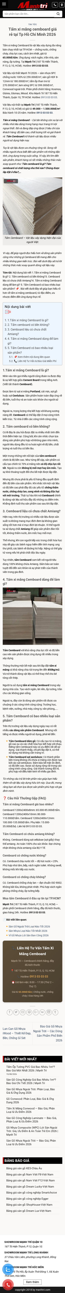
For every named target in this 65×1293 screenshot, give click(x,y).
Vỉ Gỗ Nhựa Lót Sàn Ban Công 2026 (29, 935)
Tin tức (32, 24)
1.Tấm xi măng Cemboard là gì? (28, 320)
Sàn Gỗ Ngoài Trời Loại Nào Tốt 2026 (29, 926)
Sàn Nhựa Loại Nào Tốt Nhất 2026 (28, 930)
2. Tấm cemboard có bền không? (28, 325)
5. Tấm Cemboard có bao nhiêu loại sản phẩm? (30, 350)
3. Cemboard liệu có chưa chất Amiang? (27, 332)
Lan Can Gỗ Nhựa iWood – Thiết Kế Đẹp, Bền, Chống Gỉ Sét (17, 1033)
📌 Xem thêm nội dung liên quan (32, 357)
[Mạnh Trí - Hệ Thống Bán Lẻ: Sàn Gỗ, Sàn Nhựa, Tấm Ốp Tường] (32, 6)
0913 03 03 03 (49, 97)
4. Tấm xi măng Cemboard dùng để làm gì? (33, 341)
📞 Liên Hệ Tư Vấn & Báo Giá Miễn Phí (35, 361)
